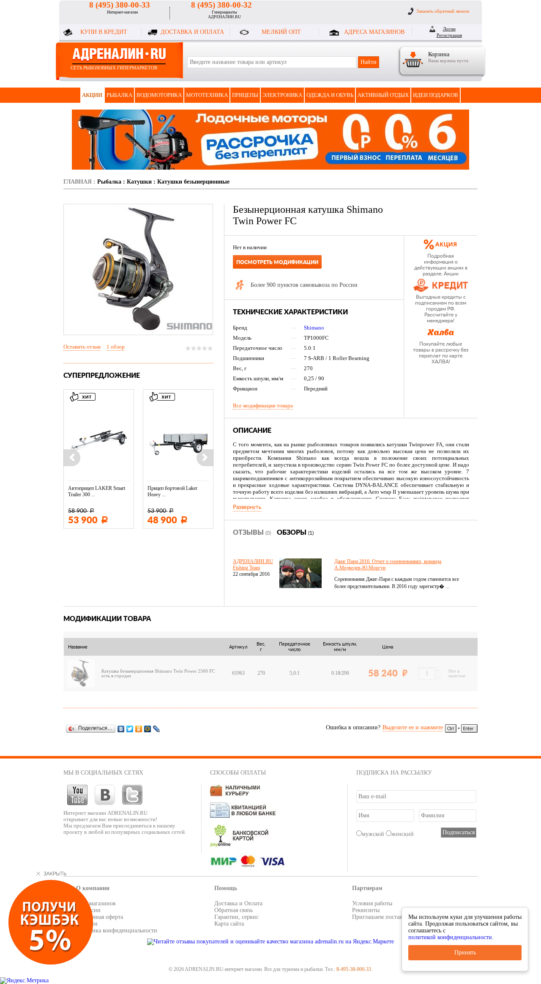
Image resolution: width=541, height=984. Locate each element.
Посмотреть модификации (277, 262)
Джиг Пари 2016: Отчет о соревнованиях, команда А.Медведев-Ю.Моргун (387, 564)
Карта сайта (229, 924)
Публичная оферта (99, 917)
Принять (465, 952)
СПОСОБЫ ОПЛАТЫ (238, 773)
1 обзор (116, 347)
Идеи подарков (435, 95)
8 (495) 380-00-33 (119, 4)
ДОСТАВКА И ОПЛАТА (192, 32)
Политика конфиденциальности (116, 930)
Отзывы (252, 532)
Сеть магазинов (96, 903)
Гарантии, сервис (236, 917)
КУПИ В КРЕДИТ (103, 32)
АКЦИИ (92, 95)
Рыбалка (119, 95)
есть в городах (116, 675)
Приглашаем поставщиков (385, 917)
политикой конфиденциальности (450, 937)
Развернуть (247, 507)
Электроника (282, 95)
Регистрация (449, 35)
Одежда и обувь (329, 95)
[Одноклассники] (138, 728)
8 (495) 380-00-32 (221, 4)
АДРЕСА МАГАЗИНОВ (374, 32)
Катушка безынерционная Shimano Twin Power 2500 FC (158, 671)
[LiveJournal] (156, 728)
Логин (449, 28)
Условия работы (372, 903)
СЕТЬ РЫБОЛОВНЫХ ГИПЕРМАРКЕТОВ (114, 67)
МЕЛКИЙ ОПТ (281, 32)
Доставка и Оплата (238, 903)
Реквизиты (366, 910)
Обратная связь (233, 910)
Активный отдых (383, 95)
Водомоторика (159, 95)
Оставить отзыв (82, 347)
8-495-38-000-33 (353, 969)
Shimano (314, 327)
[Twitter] (130, 728)
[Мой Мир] (147, 728)
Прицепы (245, 95)
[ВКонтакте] (121, 728)
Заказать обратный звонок (442, 11)
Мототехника (207, 95)
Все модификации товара (263, 405)
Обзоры (295, 532)
